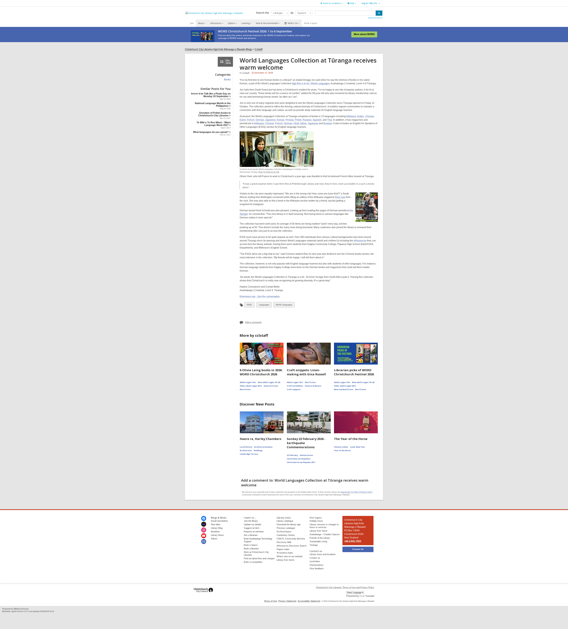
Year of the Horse (342, 450)
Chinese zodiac (341, 447)
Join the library (251, 521)
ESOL (249, 305)
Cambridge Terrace (249, 454)
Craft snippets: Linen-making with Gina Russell (306, 372)
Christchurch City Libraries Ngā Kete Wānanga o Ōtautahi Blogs (218, 49)
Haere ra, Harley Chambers (260, 439)
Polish (298, 120)
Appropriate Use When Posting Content (356, 492)
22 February (292, 455)
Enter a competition (253, 562)
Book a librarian (251, 548)
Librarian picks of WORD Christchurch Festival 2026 (354, 372)
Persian (290, 120)
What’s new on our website (289, 556)
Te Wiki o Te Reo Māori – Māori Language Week (214, 123)
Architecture (246, 450)
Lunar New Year (357, 447)
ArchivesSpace (284, 531)
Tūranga (314, 545)
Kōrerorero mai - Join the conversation (260, 296)
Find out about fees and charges (259, 558)
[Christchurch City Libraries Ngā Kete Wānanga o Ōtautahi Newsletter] (203, 541)
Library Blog (216, 528)
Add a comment (253, 322)
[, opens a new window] (203, 593)
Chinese (369, 116)
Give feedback (317, 568)
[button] (331, 3)
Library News (217, 535)
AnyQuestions (316, 565)
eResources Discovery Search (291, 545)
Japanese (270, 120)
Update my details (252, 524)
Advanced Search (375, 18)
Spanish (317, 120)
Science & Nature (313, 386)
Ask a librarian (251, 535)
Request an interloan (254, 531)
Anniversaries (306, 455)
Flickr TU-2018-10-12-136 (268, 172)
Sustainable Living (318, 541)
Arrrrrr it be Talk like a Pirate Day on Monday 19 (211, 95)
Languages (264, 305)
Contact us (315, 558)
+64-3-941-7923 (352, 541)
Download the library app (288, 524)
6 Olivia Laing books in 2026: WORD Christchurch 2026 (261, 372)
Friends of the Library (320, 538)
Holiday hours (316, 521)
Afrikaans (351, 116)
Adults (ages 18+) (248, 382)
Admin (214, 538)
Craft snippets (294, 389)
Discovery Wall (284, 542)
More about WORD (364, 34)
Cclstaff (258, 49)
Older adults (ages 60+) (251, 386)
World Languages (284, 305)
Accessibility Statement (309, 601)
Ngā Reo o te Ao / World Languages (311, 83)
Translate (369, 596)
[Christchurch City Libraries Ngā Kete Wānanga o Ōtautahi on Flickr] (203, 524)
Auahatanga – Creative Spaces (325, 534)
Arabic (360, 116)
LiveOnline (315, 561)
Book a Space (310, 23)
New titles (215, 524)
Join (192, 23)
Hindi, (296, 123)
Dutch (243, 120)
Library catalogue (285, 521)
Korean (280, 120)
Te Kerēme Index (285, 553)
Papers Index (283, 549)
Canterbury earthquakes (298, 459)
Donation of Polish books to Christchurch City (214, 114)
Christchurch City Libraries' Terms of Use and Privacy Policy (345, 587)
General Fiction (271, 386)
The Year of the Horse (350, 439)
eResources (360, 240)
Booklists (215, 531)
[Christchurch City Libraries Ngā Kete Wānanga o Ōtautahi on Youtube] (203, 535)
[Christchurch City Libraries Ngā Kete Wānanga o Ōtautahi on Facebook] (203, 518)
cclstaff (245, 73)
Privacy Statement (287, 601)
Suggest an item (251, 528)
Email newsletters (219, 521)
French (250, 120)
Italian (303, 123)
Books (227, 79)
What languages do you (211, 132)
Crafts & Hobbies (295, 386)
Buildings (258, 450)
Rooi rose (340, 197)
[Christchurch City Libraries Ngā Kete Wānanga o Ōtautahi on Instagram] (203, 529)
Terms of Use (270, 601)
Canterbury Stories (286, 535)
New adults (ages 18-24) (269, 382)
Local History (246, 447)
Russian (307, 120)
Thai (329, 120)
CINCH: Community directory (291, 538)
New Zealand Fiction (343, 389)
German (260, 120)
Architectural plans (263, 447)
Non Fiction (245, 389)
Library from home (285, 560)
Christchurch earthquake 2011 (301, 462)
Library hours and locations (323, 554)
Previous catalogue (286, 528)
